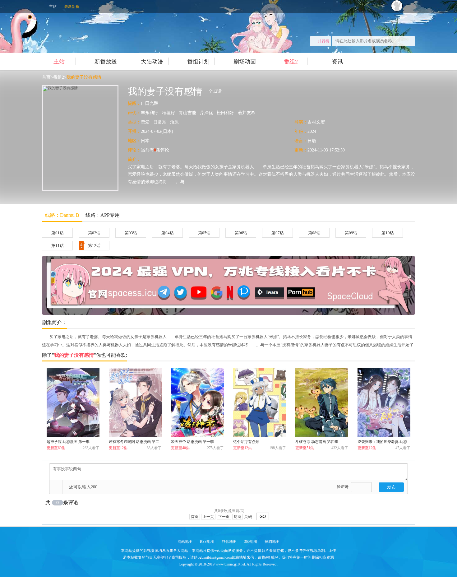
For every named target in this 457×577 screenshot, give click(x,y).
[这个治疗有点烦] (259, 402)
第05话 (204, 232)
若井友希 (246, 112)
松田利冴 (225, 112)
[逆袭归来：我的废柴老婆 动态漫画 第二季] (384, 402)
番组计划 (198, 61)
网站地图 (185, 541)
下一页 (223, 516)
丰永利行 (149, 112)
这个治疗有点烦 (246, 442)
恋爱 (145, 122)
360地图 (250, 541)
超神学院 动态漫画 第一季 (68, 442)
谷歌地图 (229, 541)
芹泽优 (206, 112)
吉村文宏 (316, 122)
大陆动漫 (152, 61)
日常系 (159, 122)
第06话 (241, 232)
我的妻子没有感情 (84, 77)
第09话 (351, 232)
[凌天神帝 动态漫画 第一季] (197, 402)
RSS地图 (207, 541)
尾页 (237, 516)
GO (263, 516)
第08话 (314, 232)
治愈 (174, 122)
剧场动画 (244, 61)
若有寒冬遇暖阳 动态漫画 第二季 (134, 443)
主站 (53, 6)
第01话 (57, 232)
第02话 (94, 232)
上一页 (208, 516)
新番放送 (106, 61)
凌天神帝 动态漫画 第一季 (192, 442)
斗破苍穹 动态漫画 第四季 (316, 442)
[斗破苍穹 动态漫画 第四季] (321, 402)
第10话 (387, 232)
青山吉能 (187, 112)
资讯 (337, 61)
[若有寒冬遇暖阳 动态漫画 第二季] (135, 402)
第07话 (277, 232)
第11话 (57, 245)
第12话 (94, 245)
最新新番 (71, 6)
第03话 (131, 232)
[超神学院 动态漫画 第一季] (73, 402)
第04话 (167, 232)
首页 (46, 77)
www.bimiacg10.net (230, 564)
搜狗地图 (272, 541)
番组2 (291, 61)
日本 (145, 140)
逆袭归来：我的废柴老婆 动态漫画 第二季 (382, 443)
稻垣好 (168, 112)
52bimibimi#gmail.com (215, 557)
